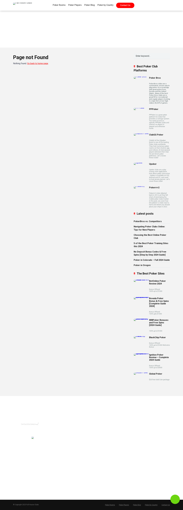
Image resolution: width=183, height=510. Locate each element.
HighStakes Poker (63, 471)
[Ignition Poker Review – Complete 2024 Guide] (141, 353)
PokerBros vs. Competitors (148, 221)
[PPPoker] (139, 108)
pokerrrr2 (59, 425)
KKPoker (59, 446)
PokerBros (59, 416)
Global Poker (155, 374)
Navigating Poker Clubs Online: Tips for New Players (149, 228)
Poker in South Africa (103, 437)
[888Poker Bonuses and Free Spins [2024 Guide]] (141, 318)
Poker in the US (101, 416)
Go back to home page (37, 63)
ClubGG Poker (156, 134)
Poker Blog (89, 5)
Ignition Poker (61, 459)
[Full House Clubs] (22, 3)
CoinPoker (59, 467)
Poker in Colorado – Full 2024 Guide (152, 260)
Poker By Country (151, 505)
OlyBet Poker (61, 480)
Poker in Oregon (142, 265)
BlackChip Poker (157, 337)
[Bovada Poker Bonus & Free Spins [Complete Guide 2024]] (141, 297)
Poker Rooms (59, 5)
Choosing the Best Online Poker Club (150, 236)
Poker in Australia (102, 429)
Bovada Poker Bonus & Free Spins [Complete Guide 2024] (159, 302)
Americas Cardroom (64, 463)
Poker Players (75, 5)
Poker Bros (155, 78)
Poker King (60, 488)
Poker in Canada (101, 425)
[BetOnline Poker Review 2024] (141, 279)
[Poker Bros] (140, 76)
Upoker (153, 164)
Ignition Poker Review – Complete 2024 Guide (159, 357)
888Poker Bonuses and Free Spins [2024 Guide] (158, 322)
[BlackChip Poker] (141, 336)
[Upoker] (138, 162)
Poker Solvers (139, 420)
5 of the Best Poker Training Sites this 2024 (151, 245)
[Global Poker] (141, 372)
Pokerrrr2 (154, 187)
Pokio (57, 442)
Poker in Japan (100, 433)
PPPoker (153, 109)
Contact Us (125, 5)
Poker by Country (105, 5)
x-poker (58, 437)
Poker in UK (99, 420)
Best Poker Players (141, 416)
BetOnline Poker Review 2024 (157, 282)
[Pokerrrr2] (139, 186)
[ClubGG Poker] (141, 133)
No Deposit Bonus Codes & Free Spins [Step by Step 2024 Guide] (150, 253)
